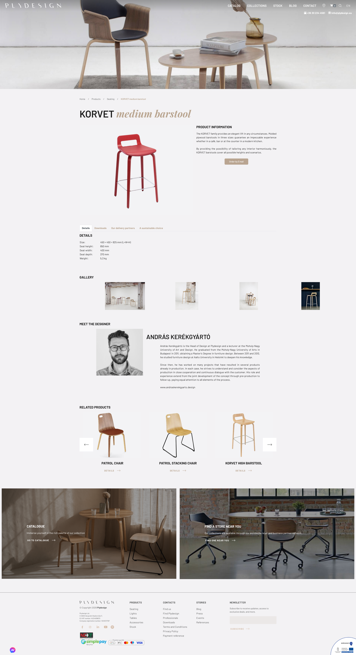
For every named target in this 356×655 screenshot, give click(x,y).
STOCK (277, 5)
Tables (133, 617)
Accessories (136, 622)
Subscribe (237, 628)
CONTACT (309, 5)
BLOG (293, 5)
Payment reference (173, 635)
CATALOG (234, 5)
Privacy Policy (170, 631)
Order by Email (236, 161)
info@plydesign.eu (341, 12)
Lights (133, 613)
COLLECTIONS (257, 5)
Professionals (170, 617)
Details (86, 228)
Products (96, 99)
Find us (167, 609)
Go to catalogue (38, 540)
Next (269, 444)
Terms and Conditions (175, 626)
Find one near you (217, 540)
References (202, 622)
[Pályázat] (86, 635)
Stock (133, 626)
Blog (198, 609)
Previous (86, 444)
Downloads (100, 228)
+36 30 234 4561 (315, 12)
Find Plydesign (171, 613)
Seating (110, 99)
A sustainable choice (151, 228)
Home (82, 99)
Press (199, 613)
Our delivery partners (123, 228)
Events (200, 617)
